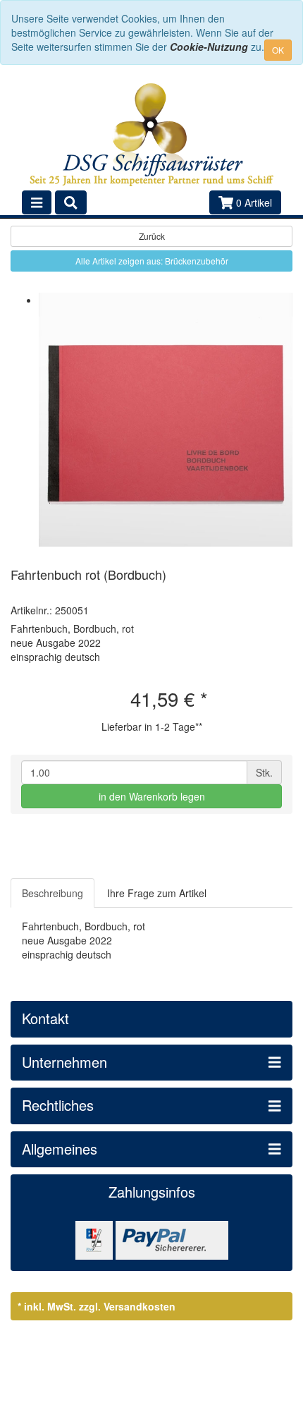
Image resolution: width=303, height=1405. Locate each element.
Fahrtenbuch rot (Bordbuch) (88, 574)
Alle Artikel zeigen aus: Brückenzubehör (151, 261)
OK (278, 50)
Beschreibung (52, 893)
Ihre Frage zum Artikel (156, 893)
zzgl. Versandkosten (127, 1306)
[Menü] (36, 202)
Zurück (152, 236)
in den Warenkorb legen (152, 796)
